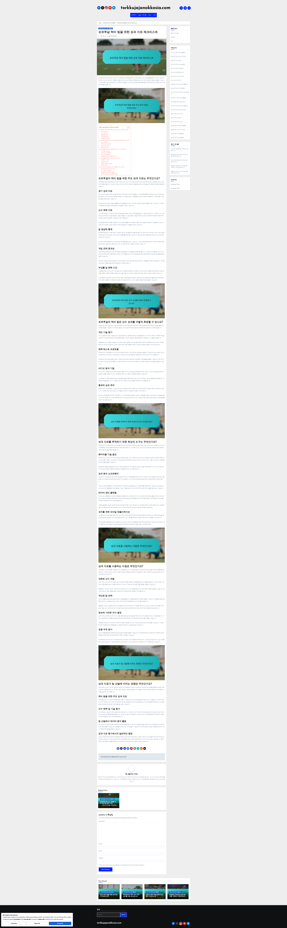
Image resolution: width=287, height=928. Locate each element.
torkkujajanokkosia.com (145, 8)
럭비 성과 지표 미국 (176, 80)
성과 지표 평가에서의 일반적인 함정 (109, 174)
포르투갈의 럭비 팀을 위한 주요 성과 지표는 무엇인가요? (113, 129)
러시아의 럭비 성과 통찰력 (178, 64)
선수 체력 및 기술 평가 (106, 170)
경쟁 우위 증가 (104, 165)
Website (101, 858)
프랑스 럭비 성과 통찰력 (177, 133)
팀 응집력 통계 (104, 134)
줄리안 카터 (106, 36)
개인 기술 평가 (104, 142)
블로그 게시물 (142, 15)
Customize (14, 923)
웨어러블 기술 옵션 (105, 151)
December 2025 (175, 184)
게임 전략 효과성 (105, 136)
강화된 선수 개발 (105, 159)
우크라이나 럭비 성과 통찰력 (178, 98)
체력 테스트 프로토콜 (106, 143)
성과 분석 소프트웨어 (106, 152)
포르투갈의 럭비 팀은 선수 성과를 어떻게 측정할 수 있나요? (114, 140)
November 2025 (175, 188)
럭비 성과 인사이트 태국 (177, 76)
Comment (102, 821)
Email (101, 851)
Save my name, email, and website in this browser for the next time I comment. (122, 865)
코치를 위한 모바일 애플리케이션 (108, 156)
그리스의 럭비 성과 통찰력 (178, 52)
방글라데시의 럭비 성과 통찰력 (179, 84)
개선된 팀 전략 (104, 161)
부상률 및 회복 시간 (105, 138)
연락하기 (133, 15)
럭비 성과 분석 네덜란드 (177, 68)
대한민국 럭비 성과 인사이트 (178, 56)
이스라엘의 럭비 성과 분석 (178, 101)
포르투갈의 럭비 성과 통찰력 (105, 28)
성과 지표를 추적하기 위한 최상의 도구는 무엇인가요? (112, 149)
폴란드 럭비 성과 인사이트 (178, 129)
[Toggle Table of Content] (127, 127)
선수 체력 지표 (104, 133)
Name (101, 844)
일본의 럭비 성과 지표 (177, 113)
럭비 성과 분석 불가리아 (177, 72)
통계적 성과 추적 (105, 147)
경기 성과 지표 (104, 131)
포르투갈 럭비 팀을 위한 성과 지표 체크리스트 (128, 32)
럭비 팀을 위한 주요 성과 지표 (108, 168)
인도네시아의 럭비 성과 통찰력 (179, 105)
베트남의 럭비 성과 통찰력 (178, 88)
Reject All (37, 923)
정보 (150, 15)
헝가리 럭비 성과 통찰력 (177, 137)
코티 (154, 15)
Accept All (60, 923)
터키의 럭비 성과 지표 (177, 121)
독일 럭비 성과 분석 (176, 60)
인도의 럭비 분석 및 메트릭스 (179, 109)
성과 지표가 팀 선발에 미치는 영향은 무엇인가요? (111, 167)
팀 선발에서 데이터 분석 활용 (108, 172)
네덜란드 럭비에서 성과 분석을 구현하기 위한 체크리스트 (177, 896)
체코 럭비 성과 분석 (176, 117)
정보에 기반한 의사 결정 (106, 163)
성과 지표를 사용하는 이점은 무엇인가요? (109, 158)
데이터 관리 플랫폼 (105, 154)
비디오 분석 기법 (105, 145)
